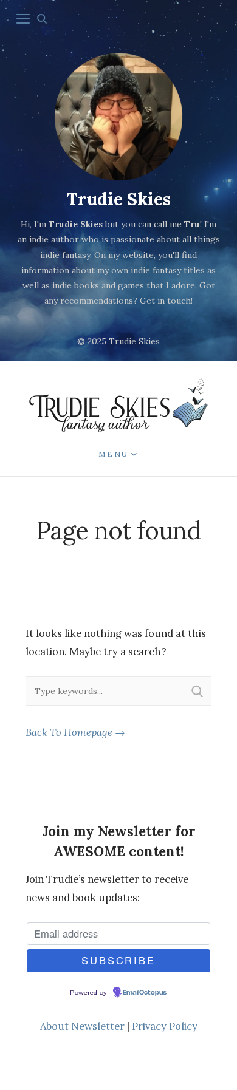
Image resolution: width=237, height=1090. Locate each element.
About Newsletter (82, 1026)
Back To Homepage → (75, 732)
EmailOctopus (145, 993)
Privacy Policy (164, 1026)
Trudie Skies (118, 199)
